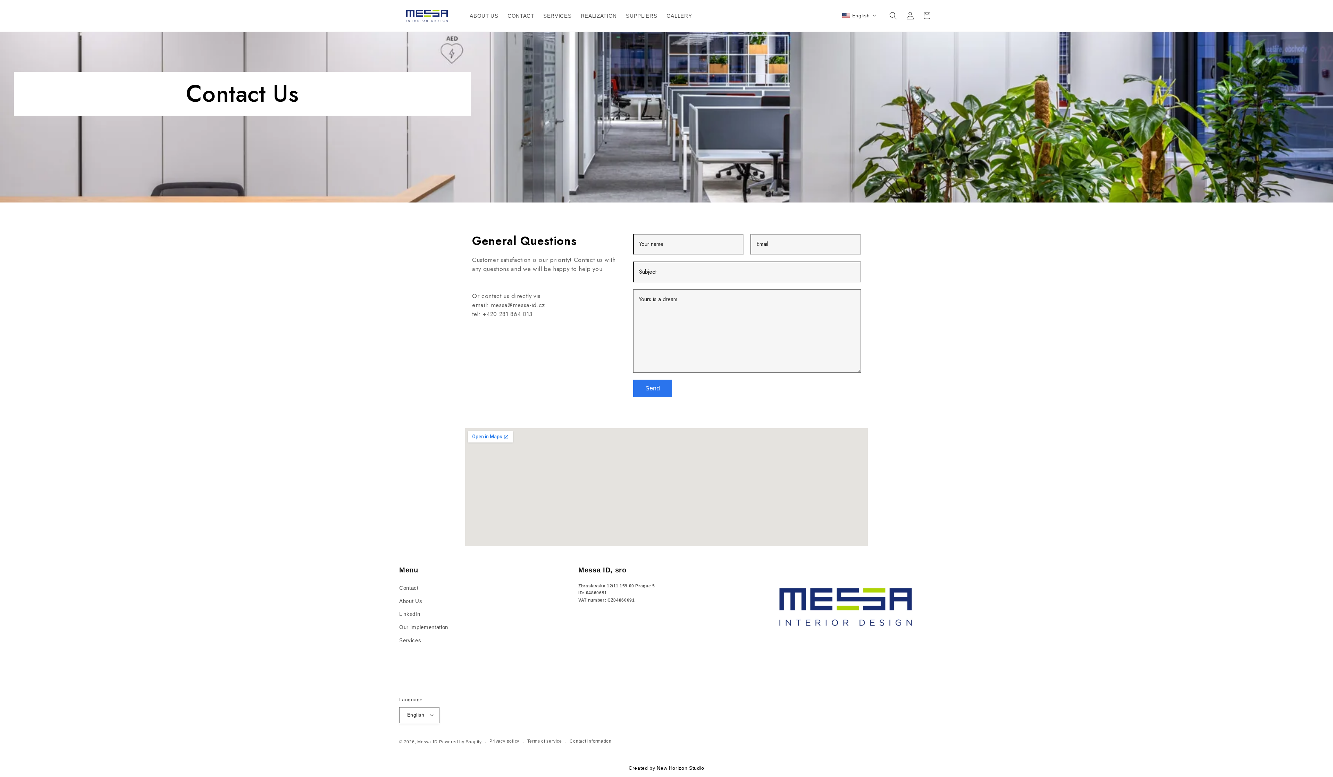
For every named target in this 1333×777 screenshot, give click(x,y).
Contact (409, 588)
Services (410, 640)
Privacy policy (504, 741)
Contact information (591, 741)
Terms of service (544, 741)
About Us (410, 601)
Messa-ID (427, 741)
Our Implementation (423, 627)
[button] (859, 15)
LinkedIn (409, 614)
